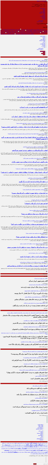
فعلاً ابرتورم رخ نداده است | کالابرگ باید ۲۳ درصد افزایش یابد (30, 31)
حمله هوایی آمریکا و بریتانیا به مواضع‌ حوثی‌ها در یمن (32, 97)
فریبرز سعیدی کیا (11, 450)
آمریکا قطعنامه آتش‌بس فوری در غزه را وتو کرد (34, 107)
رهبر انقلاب (42, 446)
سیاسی (43, 9)
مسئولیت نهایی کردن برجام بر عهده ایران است (34, 256)
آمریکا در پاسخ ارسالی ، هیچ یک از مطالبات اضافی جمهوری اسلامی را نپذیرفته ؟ (24, 172)
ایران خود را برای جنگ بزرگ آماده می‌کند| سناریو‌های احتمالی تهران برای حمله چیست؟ (23, 32)
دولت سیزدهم (18, 445)
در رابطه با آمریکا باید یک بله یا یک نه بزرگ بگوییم (33, 181)
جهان (44, 13)
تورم (44, 445)
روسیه (39, 446)
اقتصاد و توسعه (42, 12)
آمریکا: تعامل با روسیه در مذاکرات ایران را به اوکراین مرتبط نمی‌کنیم (27, 266)
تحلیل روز (43, 18)
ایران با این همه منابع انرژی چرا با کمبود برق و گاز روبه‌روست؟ (33, 29)
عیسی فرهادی (16, 450)
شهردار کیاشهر (7, 448)
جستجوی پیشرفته (39, 428)
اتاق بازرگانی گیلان (40, 443)
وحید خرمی (35, 453)
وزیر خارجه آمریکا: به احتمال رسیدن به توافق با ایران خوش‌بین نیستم (27, 247)
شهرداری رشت (38, 450)
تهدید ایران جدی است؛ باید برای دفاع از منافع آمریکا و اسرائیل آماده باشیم (26, 86)
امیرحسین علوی (12, 443)
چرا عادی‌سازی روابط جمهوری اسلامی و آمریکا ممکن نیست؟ (30, 193)
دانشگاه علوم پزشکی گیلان (34, 445)
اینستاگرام (43, 53)
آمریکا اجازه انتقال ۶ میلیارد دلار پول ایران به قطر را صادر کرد (30, 116)
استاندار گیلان (33, 443)
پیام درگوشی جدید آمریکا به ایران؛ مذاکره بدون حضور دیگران (30, 162)
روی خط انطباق (40, 438)
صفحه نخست (42, 8)
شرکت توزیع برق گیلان (42, 448)
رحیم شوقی (7, 445)
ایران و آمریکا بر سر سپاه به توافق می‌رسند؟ (34, 214)
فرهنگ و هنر (42, 11)
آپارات (44, 54)
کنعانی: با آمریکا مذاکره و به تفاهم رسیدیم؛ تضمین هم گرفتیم (30, 150)
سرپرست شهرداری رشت (19, 446)
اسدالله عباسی (26, 443)
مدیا (44, 19)
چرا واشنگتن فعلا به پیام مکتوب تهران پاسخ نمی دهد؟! (32, 237)
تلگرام (44, 52)
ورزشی (43, 14)
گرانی (31, 453)
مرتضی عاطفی (34, 452)
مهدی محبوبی (5, 452)
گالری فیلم (41, 426)
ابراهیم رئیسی (46, 443)
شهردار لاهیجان (13, 448)
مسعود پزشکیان (27, 452)
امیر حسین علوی (18, 443)
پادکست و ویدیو (40, 21)
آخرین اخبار (40, 430)
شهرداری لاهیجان (28, 450)
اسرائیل (23, 443)
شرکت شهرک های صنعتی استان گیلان (32, 448)
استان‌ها (43, 17)
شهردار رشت (22, 448)
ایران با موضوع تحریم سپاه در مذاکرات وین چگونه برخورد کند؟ (29, 224)
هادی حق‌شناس (41, 453)
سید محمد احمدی (10, 446)
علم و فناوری (42, 16)
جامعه (44, 10)
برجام (3, 443)
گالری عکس (40, 425)
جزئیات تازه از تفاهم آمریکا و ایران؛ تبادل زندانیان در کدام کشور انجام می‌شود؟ (24, 127)
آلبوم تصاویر (40, 20)
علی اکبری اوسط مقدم (21, 450)
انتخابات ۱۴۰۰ (7, 443)
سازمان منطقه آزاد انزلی (30, 446)
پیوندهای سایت (40, 427)
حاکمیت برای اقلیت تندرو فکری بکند (7, 34)
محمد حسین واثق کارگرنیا (40, 452)
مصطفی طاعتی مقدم (21, 452)
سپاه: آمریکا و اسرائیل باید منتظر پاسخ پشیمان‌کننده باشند (31, 76)
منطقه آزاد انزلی (12, 452)
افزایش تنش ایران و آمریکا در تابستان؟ (36, 203)
